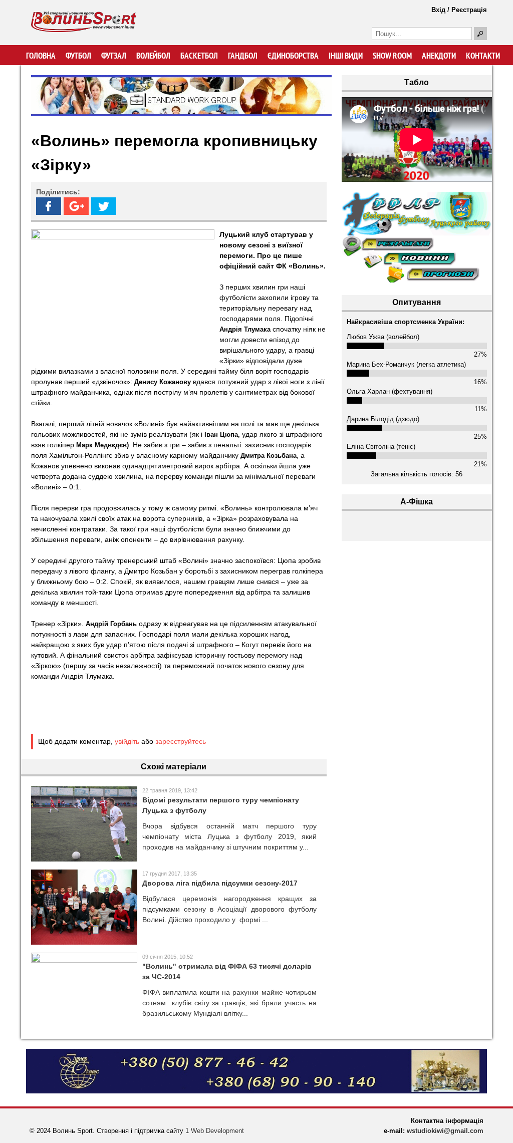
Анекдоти (439, 55)
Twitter (103, 206)
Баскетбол (199, 55)
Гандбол (243, 55)
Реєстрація (469, 10)
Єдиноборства (293, 55)
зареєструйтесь (180, 741)
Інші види (346, 55)
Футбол (78, 55)
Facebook (48, 206)
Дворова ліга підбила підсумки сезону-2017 (220, 883)
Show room (392, 55)
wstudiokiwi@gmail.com (445, 1130)
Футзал (113, 55)
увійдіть (127, 741)
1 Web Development (214, 1130)
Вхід (438, 10)
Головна (41, 55)
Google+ (76, 206)
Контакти (483, 55)
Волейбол (153, 55)
